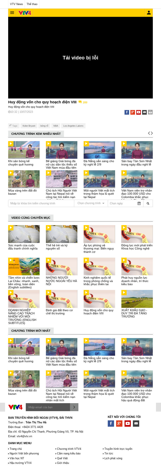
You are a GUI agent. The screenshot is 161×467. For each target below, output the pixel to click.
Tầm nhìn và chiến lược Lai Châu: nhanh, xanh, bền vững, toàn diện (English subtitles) (24, 282)
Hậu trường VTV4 (20, 462)
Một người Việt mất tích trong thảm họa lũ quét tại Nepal (99, 194)
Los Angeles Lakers (73, 126)
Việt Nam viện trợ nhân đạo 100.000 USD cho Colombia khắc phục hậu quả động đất (136, 195)
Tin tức (108, 453)
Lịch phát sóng (113, 458)
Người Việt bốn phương (24, 453)
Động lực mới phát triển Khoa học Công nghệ (137, 247)
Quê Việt (62, 458)
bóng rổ (44, 126)
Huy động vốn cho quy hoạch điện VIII (98, 311)
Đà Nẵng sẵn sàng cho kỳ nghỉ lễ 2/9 (99, 162)
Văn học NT (17, 458)
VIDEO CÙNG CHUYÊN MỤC (30, 217)
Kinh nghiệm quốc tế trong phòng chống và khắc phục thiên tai (98, 281)
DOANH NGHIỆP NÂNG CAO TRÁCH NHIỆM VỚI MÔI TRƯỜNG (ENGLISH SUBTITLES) (22, 316)
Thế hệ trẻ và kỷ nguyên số (57, 247)
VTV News (16, 4)
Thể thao (32, 4)
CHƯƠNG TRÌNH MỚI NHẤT (31, 330)
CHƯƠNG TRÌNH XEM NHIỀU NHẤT (36, 133)
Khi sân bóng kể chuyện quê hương (20, 162)
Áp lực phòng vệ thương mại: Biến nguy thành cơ (99, 248)
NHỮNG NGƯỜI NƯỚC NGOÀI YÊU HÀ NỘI (61, 281)
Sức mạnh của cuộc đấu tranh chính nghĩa (23, 247)
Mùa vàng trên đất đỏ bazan (22, 192)
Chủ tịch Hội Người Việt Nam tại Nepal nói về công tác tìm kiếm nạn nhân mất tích (61, 195)
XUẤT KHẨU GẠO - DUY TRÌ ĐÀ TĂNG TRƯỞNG (134, 313)
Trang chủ (16, 448)
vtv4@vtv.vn (24, 436)
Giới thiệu (63, 462)
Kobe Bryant (29, 126)
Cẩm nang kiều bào (68, 453)
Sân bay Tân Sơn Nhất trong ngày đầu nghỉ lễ (136, 162)
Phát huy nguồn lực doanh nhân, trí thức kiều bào (134, 281)
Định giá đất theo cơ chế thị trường (59, 311)
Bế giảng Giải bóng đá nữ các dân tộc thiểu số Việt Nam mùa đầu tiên (61, 164)
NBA (55, 126)
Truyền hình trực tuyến (118, 448)
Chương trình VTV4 (69, 448)
